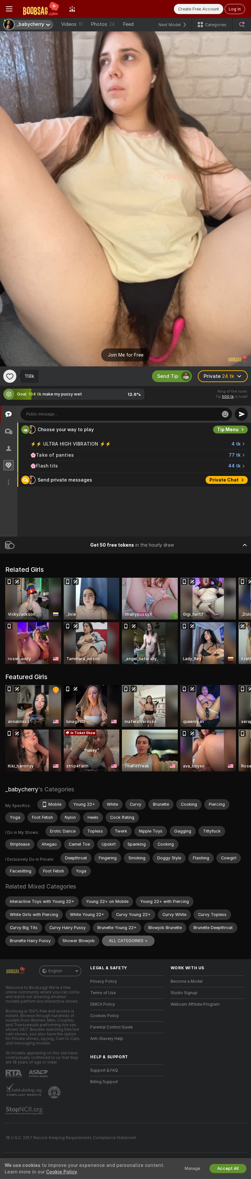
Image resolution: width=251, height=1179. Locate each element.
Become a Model (187, 981)
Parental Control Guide (111, 1027)
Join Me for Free (125, 355)
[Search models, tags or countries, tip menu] (242, 24)
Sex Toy (229, 429)
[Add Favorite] (9, 376)
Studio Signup (184, 993)
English (55, 971)
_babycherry (21, 789)
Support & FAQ (104, 1070)
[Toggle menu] (9, 9)
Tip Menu (228, 443)
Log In (235, 9)
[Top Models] (72, 9)
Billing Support (104, 1082)
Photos (103, 24)
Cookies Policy (104, 1015)
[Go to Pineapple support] (55, 1092)
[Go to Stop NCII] (25, 1111)
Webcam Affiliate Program (195, 1004)
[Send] (241, 414)
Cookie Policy (61, 1171)
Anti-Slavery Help (106, 1038)
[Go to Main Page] (40, 9)
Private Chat (224, 494)
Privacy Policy (103, 981)
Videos (72, 24)
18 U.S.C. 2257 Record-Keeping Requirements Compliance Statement (71, 1137)
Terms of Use (103, 993)
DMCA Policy (102, 1004)
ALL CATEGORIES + (128, 940)
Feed (128, 24)
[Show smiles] (225, 414)
